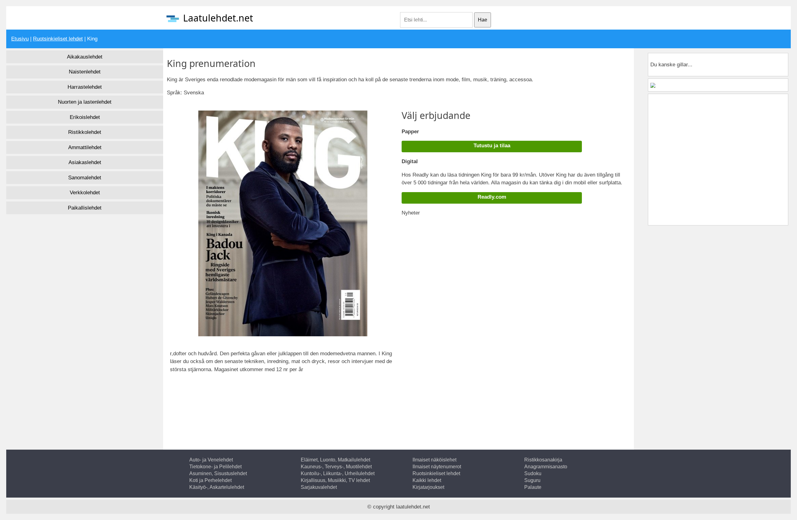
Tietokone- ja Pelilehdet (215, 466)
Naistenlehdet (85, 72)
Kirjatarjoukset (428, 487)
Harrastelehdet (85, 87)
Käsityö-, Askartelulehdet (216, 487)
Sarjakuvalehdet (319, 487)
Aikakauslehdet (84, 57)
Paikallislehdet (84, 208)
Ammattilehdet (84, 147)
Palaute (532, 487)
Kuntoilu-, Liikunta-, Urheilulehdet (338, 473)
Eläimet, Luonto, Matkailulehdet (335, 459)
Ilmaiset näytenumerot (437, 466)
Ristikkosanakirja (543, 459)
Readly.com (492, 197)
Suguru (532, 480)
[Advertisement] (224, 402)
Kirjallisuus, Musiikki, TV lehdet (335, 480)
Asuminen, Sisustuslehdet (218, 473)
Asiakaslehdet (84, 162)
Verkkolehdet (85, 193)
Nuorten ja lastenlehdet (84, 102)
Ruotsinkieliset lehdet (58, 39)
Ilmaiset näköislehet (434, 459)
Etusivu (20, 39)
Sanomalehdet (84, 178)
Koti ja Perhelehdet (210, 480)
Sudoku (532, 473)
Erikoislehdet (85, 117)
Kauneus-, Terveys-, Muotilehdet (336, 466)
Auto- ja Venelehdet (211, 459)
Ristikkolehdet (84, 132)
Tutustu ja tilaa (492, 146)
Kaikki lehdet (427, 480)
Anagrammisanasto (545, 466)
